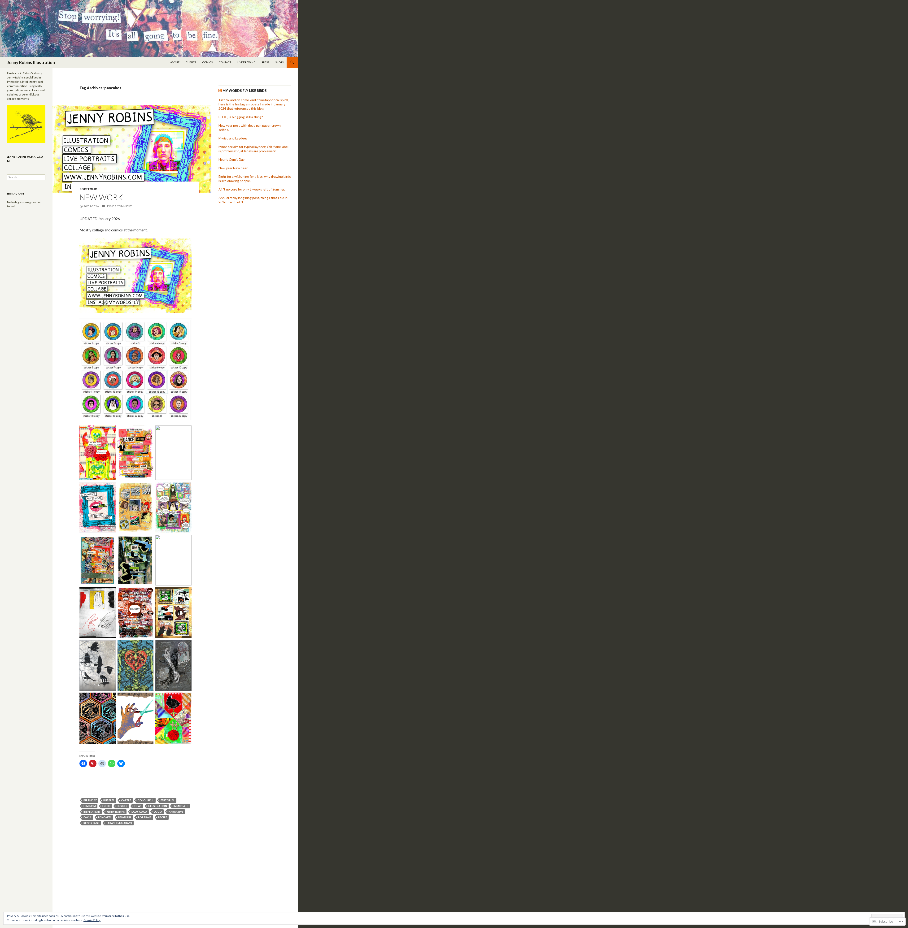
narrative (176, 811)
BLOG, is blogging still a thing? (240, 117)
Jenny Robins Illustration (31, 62)
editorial (168, 800)
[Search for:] (26, 177)
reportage (91, 822)
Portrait (145, 817)
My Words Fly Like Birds (245, 91)
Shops (279, 62)
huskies (122, 805)
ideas (137, 805)
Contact (225, 62)
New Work (101, 197)
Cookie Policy (91, 920)
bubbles (108, 800)
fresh (106, 805)
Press (265, 62)
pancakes (105, 817)
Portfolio (88, 189)
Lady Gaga (139, 811)
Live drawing (246, 62)
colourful (146, 800)
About (174, 62)
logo (158, 811)
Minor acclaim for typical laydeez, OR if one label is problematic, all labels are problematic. (253, 149)
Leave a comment (119, 206)
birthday (90, 800)
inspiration (91, 811)
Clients (191, 62)
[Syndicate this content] (220, 91)
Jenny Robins (116, 811)
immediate (181, 805)
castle (126, 800)
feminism (89, 805)
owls (87, 817)
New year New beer (233, 168)
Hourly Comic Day (231, 159)
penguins (124, 817)
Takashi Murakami (119, 822)
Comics (207, 62)
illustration (157, 805)
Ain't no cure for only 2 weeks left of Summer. (251, 189)
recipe (162, 817)
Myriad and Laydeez (232, 138)
